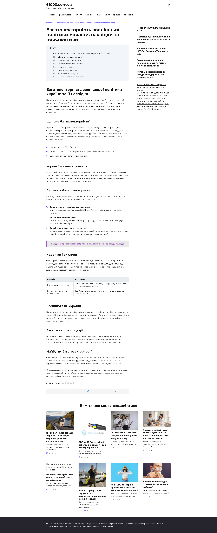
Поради (51, 15)
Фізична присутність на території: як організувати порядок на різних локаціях (92, 494)
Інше (99, 15)
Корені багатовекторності (69, 60)
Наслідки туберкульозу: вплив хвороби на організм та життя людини (153, 39)
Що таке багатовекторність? (70, 57)
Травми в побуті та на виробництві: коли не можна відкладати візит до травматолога (156, 434)
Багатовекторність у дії (68, 74)
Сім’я (107, 15)
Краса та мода (65, 15)
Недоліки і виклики (66, 67)
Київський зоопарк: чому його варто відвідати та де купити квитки (151, 87)
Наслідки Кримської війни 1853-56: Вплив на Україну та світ (152, 51)
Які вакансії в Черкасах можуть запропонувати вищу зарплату (124, 435)
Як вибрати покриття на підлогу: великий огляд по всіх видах (59, 477)
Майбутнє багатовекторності (70, 77)
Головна (49, 23)
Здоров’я (128, 15)
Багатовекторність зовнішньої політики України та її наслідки (82, 53)
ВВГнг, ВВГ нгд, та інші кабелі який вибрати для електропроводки (92, 445)
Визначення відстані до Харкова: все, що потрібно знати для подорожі (151, 63)
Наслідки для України (67, 70)
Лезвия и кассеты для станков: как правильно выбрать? (156, 484)
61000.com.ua (59, 4)
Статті (79, 15)
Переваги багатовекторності (70, 64)
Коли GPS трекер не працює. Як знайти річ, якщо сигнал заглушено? (124, 487)
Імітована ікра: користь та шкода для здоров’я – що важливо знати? (151, 75)
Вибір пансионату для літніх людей (153, 93)
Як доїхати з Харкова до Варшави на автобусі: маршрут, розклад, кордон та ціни (59, 437)
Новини (89, 15)
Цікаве (116, 15)
